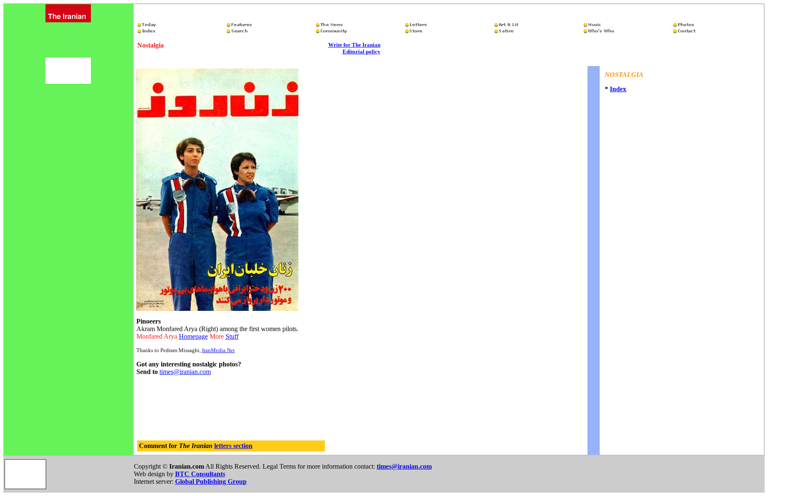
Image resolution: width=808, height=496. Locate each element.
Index (618, 89)
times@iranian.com (185, 371)
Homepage (193, 336)
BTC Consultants (200, 473)
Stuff (232, 336)
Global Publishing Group (211, 481)
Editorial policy (361, 51)
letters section (233, 445)
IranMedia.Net (218, 350)
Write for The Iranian (354, 45)
